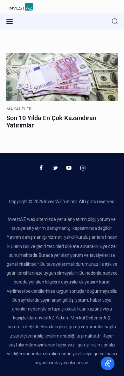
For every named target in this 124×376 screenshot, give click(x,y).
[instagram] (83, 168)
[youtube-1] (69, 168)
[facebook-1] (41, 168)
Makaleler (19, 108)
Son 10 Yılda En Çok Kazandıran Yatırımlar (51, 121)
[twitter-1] (55, 168)
